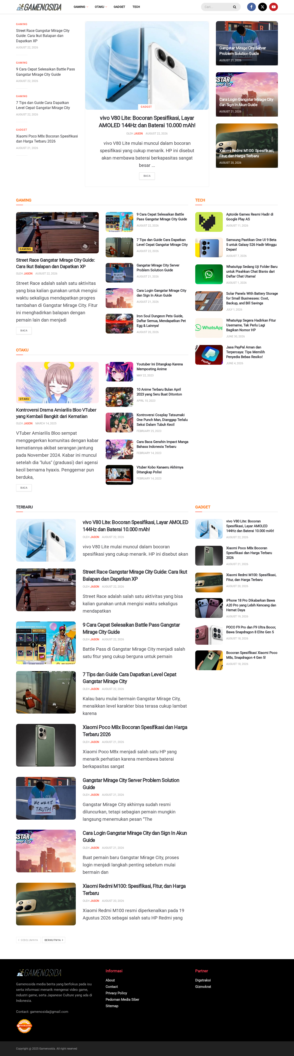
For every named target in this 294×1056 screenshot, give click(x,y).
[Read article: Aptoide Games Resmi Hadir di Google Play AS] (209, 222)
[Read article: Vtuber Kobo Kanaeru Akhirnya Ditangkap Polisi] (119, 475)
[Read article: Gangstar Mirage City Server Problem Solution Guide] (119, 273)
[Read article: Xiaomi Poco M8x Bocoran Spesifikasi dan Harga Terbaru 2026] (46, 745)
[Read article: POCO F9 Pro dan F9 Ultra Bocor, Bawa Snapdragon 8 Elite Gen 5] (209, 635)
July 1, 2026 (234, 309)
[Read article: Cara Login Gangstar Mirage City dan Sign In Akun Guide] (119, 298)
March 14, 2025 (46, 423)
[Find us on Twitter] (262, 7)
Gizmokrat (203, 987)
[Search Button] (235, 7)
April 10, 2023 (146, 400)
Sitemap (112, 1006)
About (110, 980)
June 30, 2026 (235, 336)
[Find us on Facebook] (251, 7)
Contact (112, 987)
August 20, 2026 (230, 162)
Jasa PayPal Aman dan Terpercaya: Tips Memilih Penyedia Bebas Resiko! (245, 352)
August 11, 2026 (237, 225)
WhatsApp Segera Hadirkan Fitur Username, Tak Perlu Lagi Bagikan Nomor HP (251, 325)
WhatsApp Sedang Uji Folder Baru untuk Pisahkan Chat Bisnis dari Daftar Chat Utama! (251, 271)
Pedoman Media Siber (122, 999)
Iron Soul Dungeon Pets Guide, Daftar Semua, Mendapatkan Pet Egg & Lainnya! (161, 321)
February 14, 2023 (149, 453)
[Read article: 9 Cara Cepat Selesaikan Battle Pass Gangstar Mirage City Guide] (119, 222)
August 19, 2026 (237, 616)
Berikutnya (53, 940)
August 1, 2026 (236, 282)
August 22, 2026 (157, 133)
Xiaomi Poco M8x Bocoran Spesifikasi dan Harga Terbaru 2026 (249, 553)
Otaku (99, 6)
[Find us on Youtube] (273, 7)
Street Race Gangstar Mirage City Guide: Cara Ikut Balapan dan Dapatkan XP (43, 35)
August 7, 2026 (236, 256)
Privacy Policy (116, 993)
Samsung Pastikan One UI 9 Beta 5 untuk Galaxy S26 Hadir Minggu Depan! (251, 245)
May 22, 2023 (145, 375)
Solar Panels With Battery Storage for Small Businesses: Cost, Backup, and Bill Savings (252, 298)
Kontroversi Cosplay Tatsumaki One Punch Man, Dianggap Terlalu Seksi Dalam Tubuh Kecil (162, 420)
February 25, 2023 (149, 431)
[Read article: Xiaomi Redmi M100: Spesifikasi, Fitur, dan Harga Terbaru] (46, 904)
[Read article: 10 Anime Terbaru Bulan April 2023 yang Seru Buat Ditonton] (119, 397)
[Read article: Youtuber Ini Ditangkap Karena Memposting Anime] (119, 372)
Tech (136, 6)
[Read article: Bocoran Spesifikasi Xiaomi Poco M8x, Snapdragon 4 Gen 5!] (209, 660)
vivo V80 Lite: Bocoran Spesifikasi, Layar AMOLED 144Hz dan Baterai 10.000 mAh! (250, 526)
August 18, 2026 (237, 638)
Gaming (79, 6)
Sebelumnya (29, 940)
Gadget (119, 6)
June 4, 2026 (234, 363)
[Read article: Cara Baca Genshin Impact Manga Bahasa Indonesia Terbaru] (119, 449)
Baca (147, 175)
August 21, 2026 (27, 148)
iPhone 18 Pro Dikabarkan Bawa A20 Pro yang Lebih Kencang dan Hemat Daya (251, 605)
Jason (138, 133)
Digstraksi (203, 980)
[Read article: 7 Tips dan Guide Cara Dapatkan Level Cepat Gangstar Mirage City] (119, 247)
